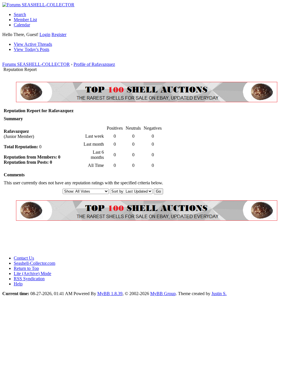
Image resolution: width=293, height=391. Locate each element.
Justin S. (219, 293)
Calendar (22, 24)
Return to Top (26, 268)
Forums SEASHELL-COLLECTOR (36, 64)
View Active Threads (33, 44)
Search (20, 14)
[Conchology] (146, 100)
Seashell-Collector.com (34, 263)
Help (18, 283)
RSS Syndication (29, 278)
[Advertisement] (106, 238)
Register (59, 34)
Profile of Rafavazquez (94, 64)
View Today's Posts (31, 49)
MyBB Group (163, 293)
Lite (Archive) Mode (32, 273)
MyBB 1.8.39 (109, 293)
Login (44, 34)
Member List (25, 19)
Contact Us (24, 258)
